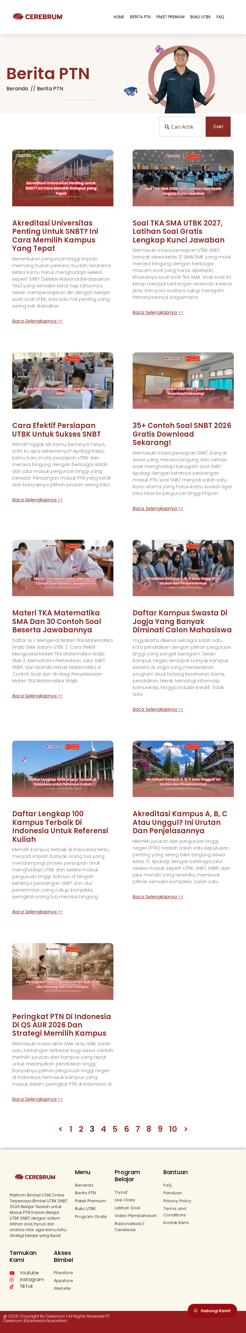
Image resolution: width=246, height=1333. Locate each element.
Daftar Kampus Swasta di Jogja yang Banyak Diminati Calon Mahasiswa (182, 621)
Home (119, 17)
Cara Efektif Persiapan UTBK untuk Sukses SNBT (56, 430)
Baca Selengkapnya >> (37, 321)
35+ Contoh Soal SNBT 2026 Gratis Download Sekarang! (182, 434)
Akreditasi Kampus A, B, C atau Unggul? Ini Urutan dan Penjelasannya (180, 822)
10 (173, 1129)
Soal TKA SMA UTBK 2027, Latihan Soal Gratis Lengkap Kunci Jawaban (179, 231)
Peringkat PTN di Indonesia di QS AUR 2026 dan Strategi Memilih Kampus (61, 1025)
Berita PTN (140, 17)
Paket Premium (170, 17)
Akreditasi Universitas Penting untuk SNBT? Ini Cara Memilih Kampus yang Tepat (55, 235)
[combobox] (181, 127)
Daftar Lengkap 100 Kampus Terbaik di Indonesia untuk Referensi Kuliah (60, 826)
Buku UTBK (200, 17)
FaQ (220, 17)
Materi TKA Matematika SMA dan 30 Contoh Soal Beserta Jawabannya (56, 621)
